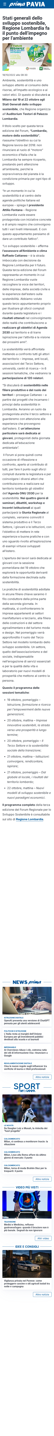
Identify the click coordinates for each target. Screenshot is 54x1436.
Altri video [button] (43, 1238)
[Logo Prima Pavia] (27, 4)
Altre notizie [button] (42, 1077)
